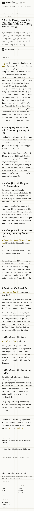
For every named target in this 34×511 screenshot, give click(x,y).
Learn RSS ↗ (5, 507)
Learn (19, 6)
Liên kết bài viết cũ (9, 341)
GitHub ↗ (21, 488)
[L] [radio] (21, 3)
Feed (12, 6)
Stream (28, 6)
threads (22, 457)
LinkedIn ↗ (21, 490)
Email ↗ (20, 492)
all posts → (29, 454)
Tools (3, 495)
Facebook (19, 428)
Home (5, 6)
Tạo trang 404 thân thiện (11, 292)
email (27, 457)
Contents (6, 57)
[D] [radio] (24, 3)
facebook (15, 457)
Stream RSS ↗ (6, 504)
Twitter (10, 428)
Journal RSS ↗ (6, 502)
